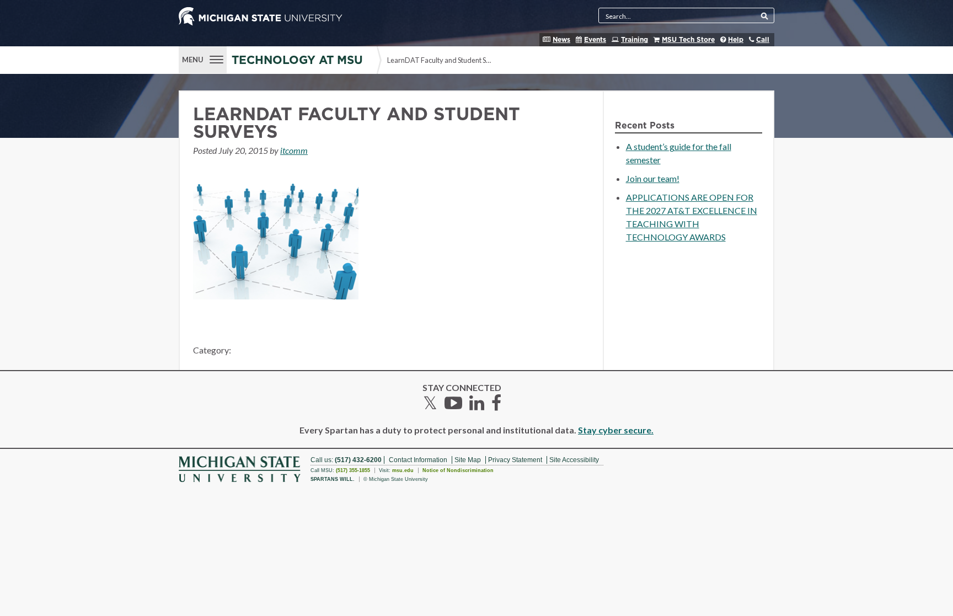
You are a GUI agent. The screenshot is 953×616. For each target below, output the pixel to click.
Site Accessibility (574, 460)
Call (762, 39)
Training (634, 39)
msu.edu (403, 470)
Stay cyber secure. (616, 430)
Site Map (467, 460)
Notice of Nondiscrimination (458, 470)
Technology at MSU (297, 60)
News (561, 39)
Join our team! (652, 178)
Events (595, 39)
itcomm (294, 150)
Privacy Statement (515, 460)
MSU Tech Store (688, 39)
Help (735, 39)
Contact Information (418, 460)
